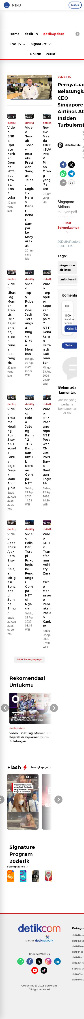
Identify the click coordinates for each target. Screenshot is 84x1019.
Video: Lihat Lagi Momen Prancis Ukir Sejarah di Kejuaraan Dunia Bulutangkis (11, 323)
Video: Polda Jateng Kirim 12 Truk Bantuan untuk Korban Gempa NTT (29, 446)
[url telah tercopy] (63, 182)
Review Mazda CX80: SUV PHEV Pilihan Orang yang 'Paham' (47, 158)
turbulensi (67, 279)
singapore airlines (67, 267)
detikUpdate (53, 34)
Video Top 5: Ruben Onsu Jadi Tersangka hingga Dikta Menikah (29, 319)
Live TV (16, 44)
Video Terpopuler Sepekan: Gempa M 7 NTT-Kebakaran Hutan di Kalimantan (47, 323)
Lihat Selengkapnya (29, 659)
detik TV (31, 34)
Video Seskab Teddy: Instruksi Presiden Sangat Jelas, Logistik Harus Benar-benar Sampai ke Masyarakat (29, 186)
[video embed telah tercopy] (71, 182)
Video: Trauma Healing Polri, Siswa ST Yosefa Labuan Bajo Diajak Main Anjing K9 (11, 448)
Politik (35, 54)
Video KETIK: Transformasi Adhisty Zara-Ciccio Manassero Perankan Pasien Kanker (47, 580)
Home (14, 34)
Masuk (75, 5)
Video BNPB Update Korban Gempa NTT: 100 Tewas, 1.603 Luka (11, 162)
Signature (39, 44)
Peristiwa (53, 54)
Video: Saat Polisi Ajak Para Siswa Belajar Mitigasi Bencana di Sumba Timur (11, 573)
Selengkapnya (39, 767)
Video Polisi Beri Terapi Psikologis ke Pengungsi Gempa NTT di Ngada (29, 571)
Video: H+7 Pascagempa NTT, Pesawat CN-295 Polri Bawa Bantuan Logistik (47, 446)
